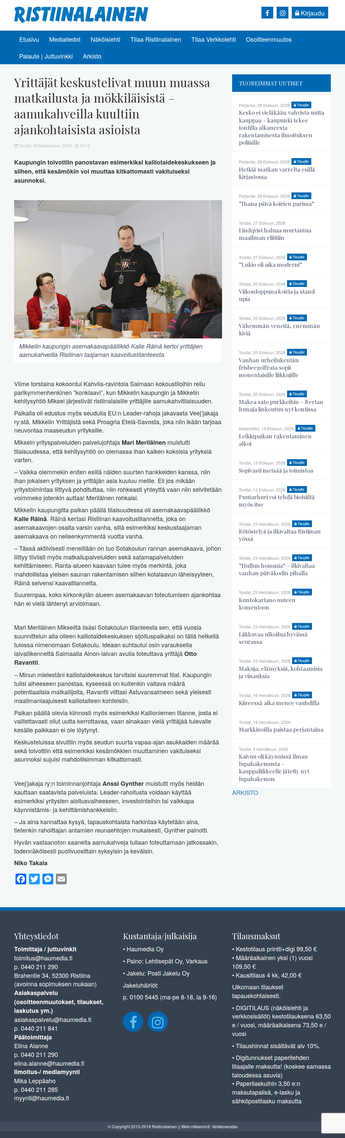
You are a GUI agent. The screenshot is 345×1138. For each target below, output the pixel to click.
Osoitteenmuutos (269, 39)
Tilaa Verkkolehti (213, 39)
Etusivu (29, 39)
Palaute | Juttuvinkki (46, 55)
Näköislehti (105, 39)
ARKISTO (245, 792)
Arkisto (92, 55)
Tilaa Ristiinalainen (155, 39)
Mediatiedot (65, 39)
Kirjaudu (312, 12)
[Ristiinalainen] (81, 14)
